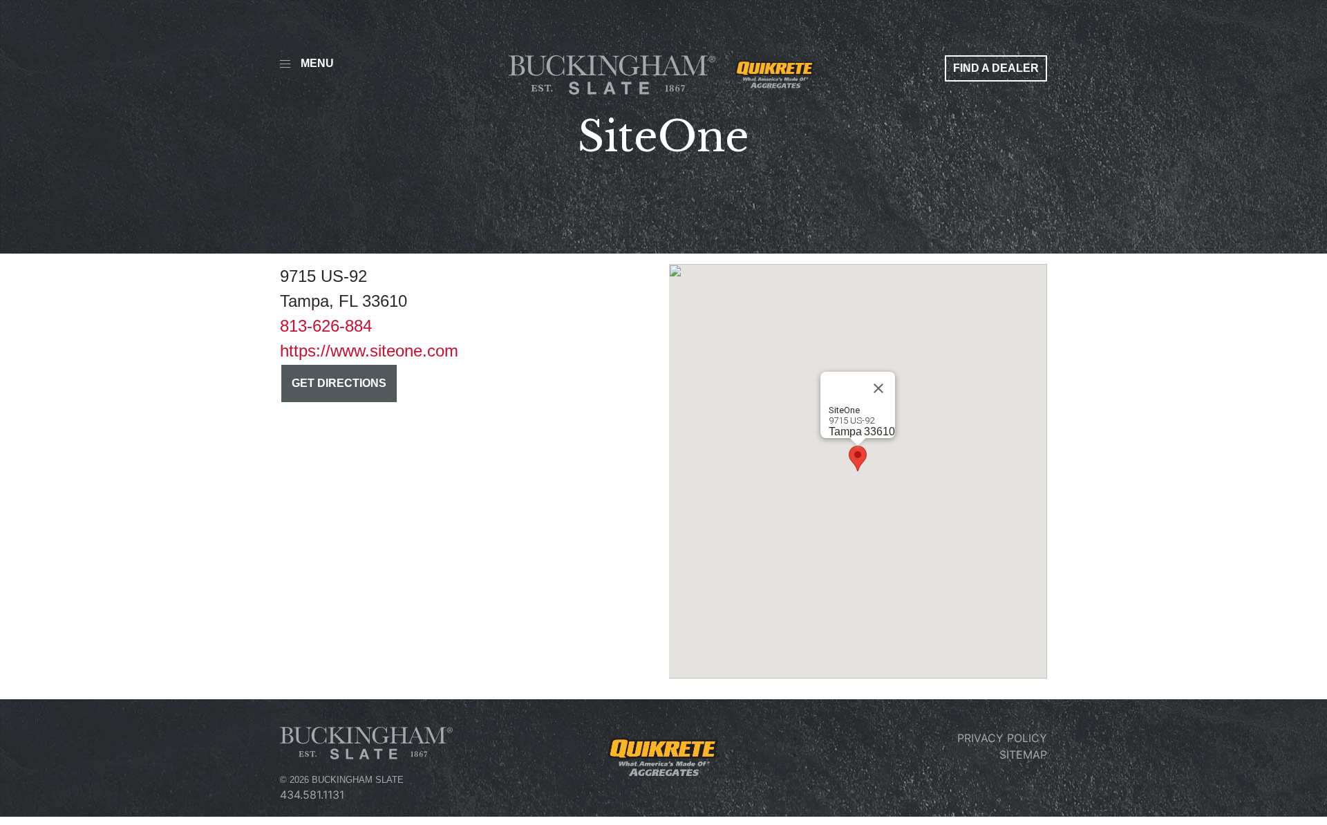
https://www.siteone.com (369, 350)
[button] (858, 458)
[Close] (878, 388)
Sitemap (1023, 754)
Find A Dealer (996, 68)
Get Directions (339, 383)
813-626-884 (326, 325)
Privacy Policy (1002, 738)
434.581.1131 (312, 795)
